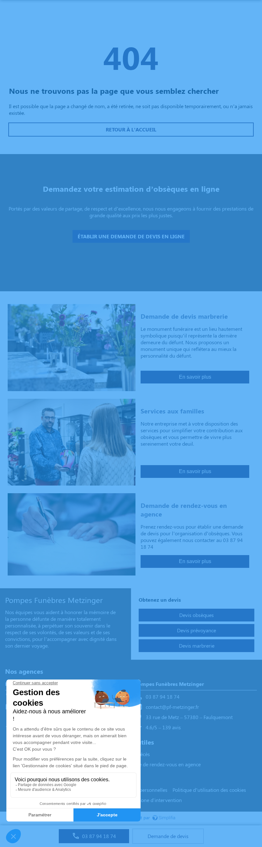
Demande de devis (168, 836)
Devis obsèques (196, 615)
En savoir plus (195, 377)
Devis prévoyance (196, 630)
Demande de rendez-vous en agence (160, 764)
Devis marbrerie (196, 645)
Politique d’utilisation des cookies (209, 789)
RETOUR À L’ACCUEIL (131, 129)
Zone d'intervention (160, 800)
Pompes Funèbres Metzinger (169, 683)
